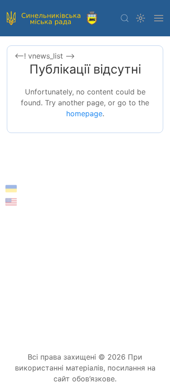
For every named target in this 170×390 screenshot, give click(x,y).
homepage (84, 113)
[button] (124, 18)
